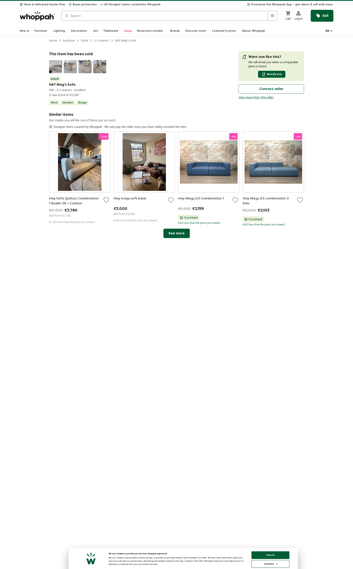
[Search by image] (272, 15)
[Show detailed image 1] (55, 66)
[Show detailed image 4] (99, 66)
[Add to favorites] (106, 200)
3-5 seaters (101, 40)
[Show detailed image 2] (70, 66)
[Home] (37, 15)
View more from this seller (256, 97)
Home (53, 40)
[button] (248, 4)
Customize (269, 564)
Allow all (270, 555)
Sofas (84, 40)
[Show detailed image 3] (85, 66)
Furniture (69, 40)
